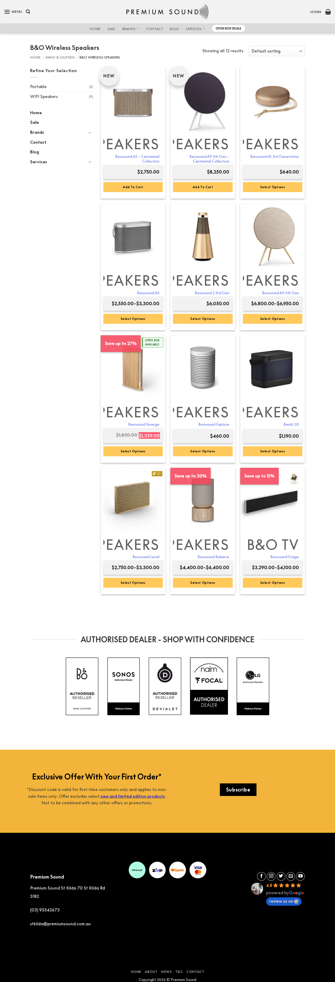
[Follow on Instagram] (271, 876)
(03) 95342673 (45, 909)
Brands (129, 29)
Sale (111, 29)
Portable (38, 86)
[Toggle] (90, 132)
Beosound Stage (284, 556)
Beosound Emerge (143, 424)
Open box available (152, 342)
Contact (154, 29)
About (151, 972)
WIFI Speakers (44, 96)
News (166, 972)
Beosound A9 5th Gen (280, 293)
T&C (179, 972)
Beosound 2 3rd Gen (212, 293)
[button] (13, 11)
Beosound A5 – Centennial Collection (137, 159)
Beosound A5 (148, 293)
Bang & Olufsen (60, 57)
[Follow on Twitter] (281, 876)
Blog (174, 29)
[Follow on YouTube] (300, 876)
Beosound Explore (213, 424)
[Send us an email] (290, 876)
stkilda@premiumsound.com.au (60, 923)
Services (194, 29)
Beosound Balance (213, 556)
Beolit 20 (291, 424)
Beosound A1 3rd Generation (274, 156)
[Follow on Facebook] (261, 876)
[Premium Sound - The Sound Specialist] (167, 12)
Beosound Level (145, 556)
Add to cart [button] (133, 187)
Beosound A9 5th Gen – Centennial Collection (209, 159)
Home (95, 29)
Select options (272, 187)
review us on (281, 901)
